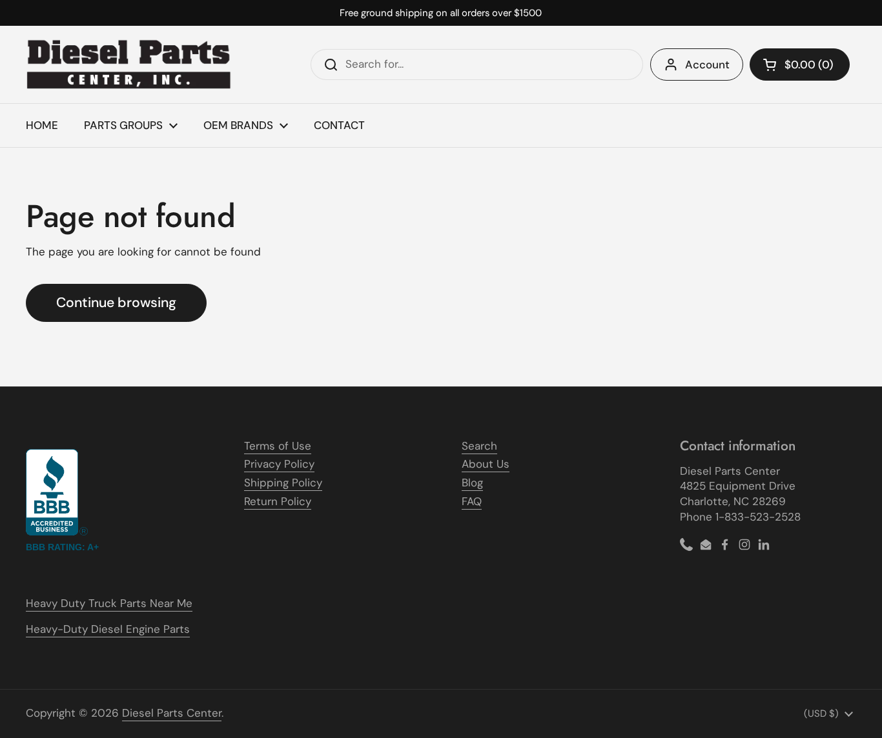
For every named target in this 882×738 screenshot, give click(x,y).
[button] (800, 64)
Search (479, 446)
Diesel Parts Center (171, 713)
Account (707, 64)
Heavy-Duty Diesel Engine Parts (108, 629)
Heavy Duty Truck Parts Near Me (109, 603)
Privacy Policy (279, 464)
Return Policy (277, 501)
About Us (485, 464)
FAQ (472, 501)
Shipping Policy (283, 482)
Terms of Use (277, 446)
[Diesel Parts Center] (129, 64)
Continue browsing (116, 303)
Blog (472, 482)
